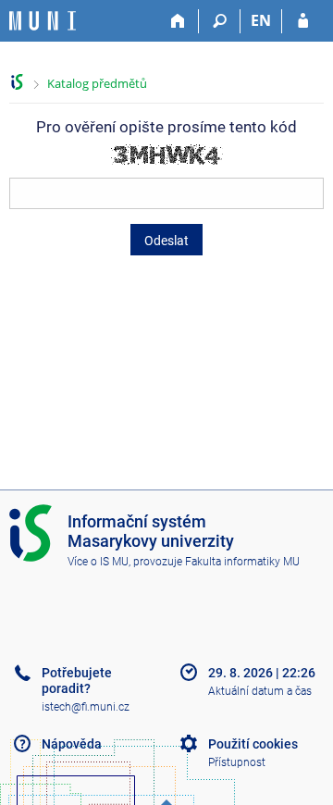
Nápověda (72, 744)
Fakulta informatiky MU (242, 561)
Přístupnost (236, 762)
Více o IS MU (98, 561)
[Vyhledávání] (219, 21)
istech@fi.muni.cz (86, 706)
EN (261, 20)
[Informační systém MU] (17, 82)
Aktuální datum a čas (260, 691)
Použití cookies (253, 744)
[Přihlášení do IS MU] (303, 21)
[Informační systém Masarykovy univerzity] (42, 21)
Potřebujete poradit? (77, 680)
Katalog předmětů (97, 83)
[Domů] (178, 21)
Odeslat (166, 240)
